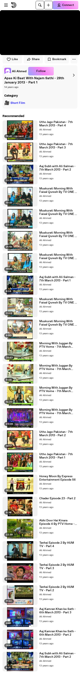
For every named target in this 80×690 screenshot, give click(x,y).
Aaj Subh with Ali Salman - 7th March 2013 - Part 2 (57, 168)
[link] (15, 71)
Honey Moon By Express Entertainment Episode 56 (57, 478)
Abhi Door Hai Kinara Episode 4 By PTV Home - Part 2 (57, 522)
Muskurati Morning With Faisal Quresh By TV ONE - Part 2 (57, 323)
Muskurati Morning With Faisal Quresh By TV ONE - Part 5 (57, 212)
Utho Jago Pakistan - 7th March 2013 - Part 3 (56, 146)
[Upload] (48, 5)
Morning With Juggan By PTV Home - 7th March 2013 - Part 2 (56, 389)
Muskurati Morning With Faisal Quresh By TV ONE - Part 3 (57, 256)
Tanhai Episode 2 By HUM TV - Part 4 (56, 544)
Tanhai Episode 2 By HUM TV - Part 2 (56, 588)
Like (15, 59)
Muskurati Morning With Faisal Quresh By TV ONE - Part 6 (57, 190)
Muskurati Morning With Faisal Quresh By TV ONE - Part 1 (57, 301)
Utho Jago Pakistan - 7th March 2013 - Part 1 (56, 456)
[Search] (40, 5)
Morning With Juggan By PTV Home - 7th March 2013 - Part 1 (56, 411)
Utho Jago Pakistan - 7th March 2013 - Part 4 (56, 123)
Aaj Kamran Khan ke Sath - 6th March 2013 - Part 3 (57, 610)
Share (36, 59)
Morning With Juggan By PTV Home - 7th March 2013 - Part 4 (56, 345)
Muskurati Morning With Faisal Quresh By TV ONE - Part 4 (57, 234)
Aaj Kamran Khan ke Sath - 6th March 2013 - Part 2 (57, 633)
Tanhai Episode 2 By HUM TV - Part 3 (56, 566)
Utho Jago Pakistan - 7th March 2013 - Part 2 (56, 433)
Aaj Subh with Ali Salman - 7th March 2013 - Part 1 (57, 278)
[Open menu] (6, 5)
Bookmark (59, 59)
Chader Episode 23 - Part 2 (57, 498)
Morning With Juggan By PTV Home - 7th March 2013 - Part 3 (56, 367)
